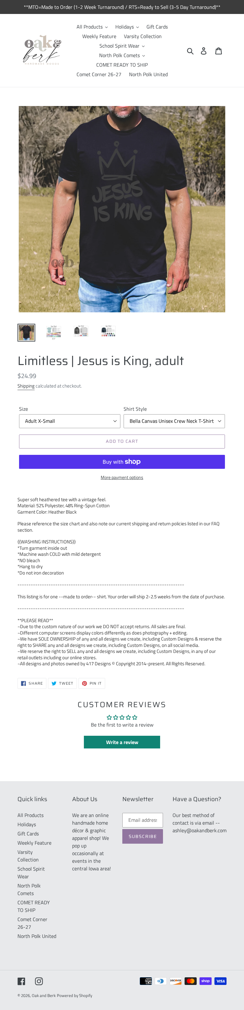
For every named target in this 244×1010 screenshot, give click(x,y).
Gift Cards (28, 833)
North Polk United (36, 936)
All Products (30, 815)
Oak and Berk (44, 995)
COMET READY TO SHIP (33, 906)
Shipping (26, 385)
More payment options (122, 477)
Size (23, 409)
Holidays (26, 824)
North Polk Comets (29, 889)
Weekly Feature (34, 843)
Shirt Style (135, 409)
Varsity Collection (28, 855)
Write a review (122, 742)
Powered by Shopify (74, 995)
